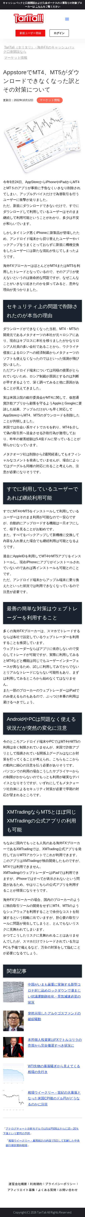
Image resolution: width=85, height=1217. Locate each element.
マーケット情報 (50, 100)
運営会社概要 (18, 1184)
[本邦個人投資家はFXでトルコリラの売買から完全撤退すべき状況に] (13, 1054)
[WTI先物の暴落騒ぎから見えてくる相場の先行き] (13, 1081)
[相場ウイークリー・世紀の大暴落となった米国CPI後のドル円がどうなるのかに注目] (13, 1107)
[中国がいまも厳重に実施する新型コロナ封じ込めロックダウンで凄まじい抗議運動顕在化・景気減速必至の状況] (13, 999)
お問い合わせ (68, 1190)
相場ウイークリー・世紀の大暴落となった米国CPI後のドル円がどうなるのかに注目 (54, 1098)
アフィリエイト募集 (21, 1190)
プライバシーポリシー (60, 1184)
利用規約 (36, 1184)
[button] (67, 19)
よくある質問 (47, 1190)
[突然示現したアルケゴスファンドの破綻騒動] (13, 1028)
